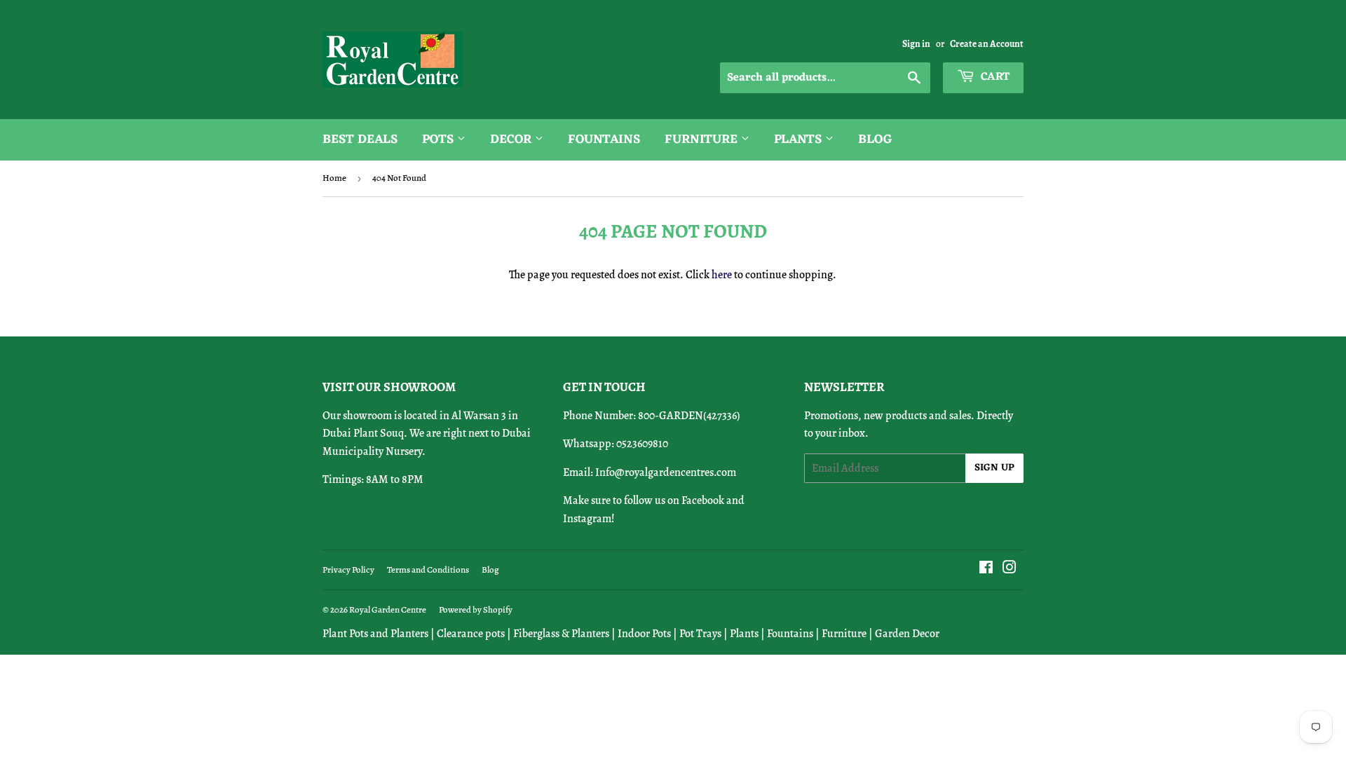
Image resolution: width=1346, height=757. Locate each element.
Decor (512, 139)
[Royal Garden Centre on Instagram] (1009, 569)
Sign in (916, 43)
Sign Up (994, 468)
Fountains (604, 139)
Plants (799, 139)
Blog (875, 139)
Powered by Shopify (475, 609)
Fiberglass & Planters (561, 633)
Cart (994, 77)
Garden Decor (907, 633)
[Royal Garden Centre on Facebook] (986, 569)
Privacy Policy (348, 569)
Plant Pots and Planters (375, 633)
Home (334, 178)
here (722, 274)
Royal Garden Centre (387, 609)
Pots (439, 139)
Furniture (703, 139)
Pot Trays (700, 633)
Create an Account (987, 43)
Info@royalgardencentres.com (665, 472)
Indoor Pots (644, 633)
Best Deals (359, 139)
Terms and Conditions (428, 569)
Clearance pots (471, 633)
